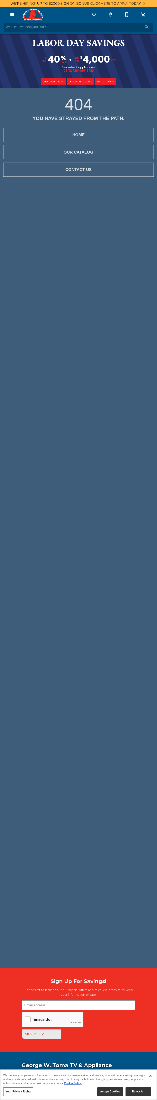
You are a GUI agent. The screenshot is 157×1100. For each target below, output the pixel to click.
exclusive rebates (80, 81)
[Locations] (110, 14)
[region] (78, 1084)
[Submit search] (146, 27)
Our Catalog (78, 152)
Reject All (138, 1091)
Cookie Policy (73, 1083)
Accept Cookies (110, 1091)
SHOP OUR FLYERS (53, 81)
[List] (94, 14)
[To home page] (32, 14)
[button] (12, 14)
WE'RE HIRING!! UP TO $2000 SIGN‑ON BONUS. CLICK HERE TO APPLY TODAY (75, 4)
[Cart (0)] (143, 14)
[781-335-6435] (127, 14)
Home (78, 135)
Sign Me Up (34, 1034)
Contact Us (78, 169)
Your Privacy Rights (18, 1091)
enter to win (105, 81)
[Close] (150, 1075)
